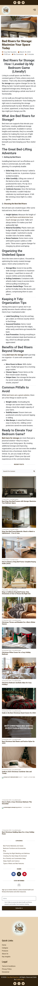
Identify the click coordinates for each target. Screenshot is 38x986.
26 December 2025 (6, 710)
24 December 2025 (6, 739)
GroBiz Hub (20, 979)
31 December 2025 (6, 620)
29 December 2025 (6, 680)
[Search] (34, 471)
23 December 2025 (6, 769)
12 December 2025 (6, 799)
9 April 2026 (5, 589)
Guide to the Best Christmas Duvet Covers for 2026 (19, 713)
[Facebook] (14, 2)
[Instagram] (19, 2)
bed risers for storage (15, 355)
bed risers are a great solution (18, 395)
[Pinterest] (23, 2)
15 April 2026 (5, 499)
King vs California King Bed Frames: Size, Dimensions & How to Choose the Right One (16, 593)
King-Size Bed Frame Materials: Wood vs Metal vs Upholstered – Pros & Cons (18, 532)
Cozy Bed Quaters (14, 499)
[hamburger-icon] (34, 10)
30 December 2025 (6, 650)
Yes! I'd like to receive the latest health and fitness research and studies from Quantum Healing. (18, 903)
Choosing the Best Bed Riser (15, 204)
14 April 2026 (5, 529)
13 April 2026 (5, 559)
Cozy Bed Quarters (13, 977)
